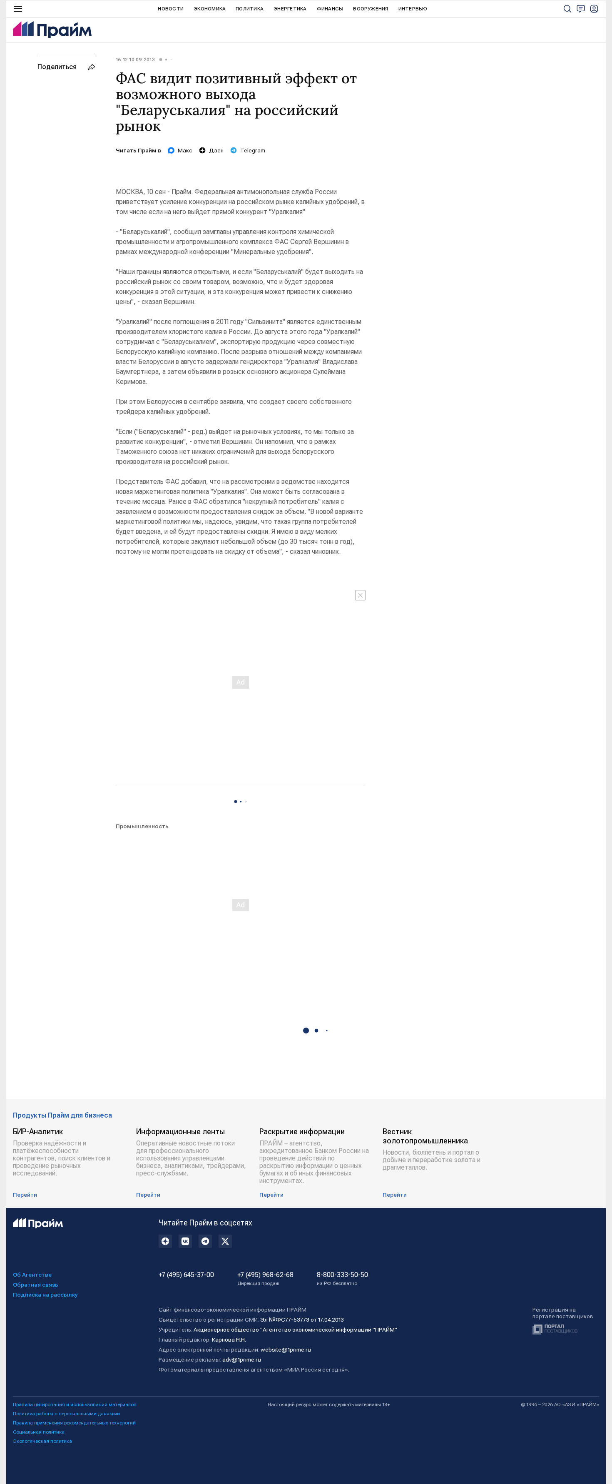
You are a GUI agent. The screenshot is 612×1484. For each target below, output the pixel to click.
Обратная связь (35, 1284)
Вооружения (370, 9)
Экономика (210, 9)
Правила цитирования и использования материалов (75, 1404)
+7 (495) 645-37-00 (186, 1275)
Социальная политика (39, 1432)
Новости (171, 9)
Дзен (216, 150)
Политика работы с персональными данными (66, 1414)
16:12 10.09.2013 (135, 59)
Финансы (330, 9)
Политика (250, 9)
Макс (185, 150)
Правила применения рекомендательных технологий (74, 1423)
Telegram (252, 150)
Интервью (413, 9)
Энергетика (290, 9)
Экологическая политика (42, 1441)
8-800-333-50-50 (342, 1278)
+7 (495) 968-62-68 (265, 1278)
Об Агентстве (32, 1274)
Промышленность (142, 826)
